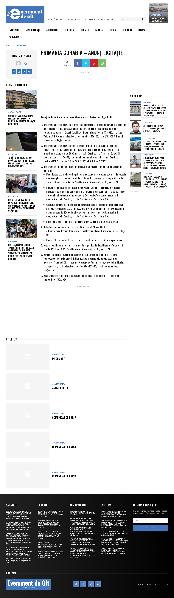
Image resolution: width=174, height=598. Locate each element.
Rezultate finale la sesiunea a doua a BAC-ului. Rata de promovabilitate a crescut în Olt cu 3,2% (50, 513)
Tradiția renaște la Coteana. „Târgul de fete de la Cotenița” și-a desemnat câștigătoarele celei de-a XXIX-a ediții (114, 541)
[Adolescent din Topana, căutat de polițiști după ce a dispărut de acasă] (135, 127)
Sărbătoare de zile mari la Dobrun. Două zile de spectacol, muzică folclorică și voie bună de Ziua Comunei (113, 551)
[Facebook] (14, 71)
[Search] (143, 19)
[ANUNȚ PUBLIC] (27, 386)
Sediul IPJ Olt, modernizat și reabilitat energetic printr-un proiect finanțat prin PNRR (21, 120)
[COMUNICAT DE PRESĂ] (27, 475)
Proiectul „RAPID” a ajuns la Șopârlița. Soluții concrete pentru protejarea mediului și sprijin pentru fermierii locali (82, 521)
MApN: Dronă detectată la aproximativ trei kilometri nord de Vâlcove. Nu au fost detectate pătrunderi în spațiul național (155, 110)
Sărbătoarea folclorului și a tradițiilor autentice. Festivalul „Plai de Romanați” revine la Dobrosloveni (113, 513)
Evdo (24, 63)
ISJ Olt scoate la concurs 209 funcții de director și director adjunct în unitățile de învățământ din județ (51, 554)
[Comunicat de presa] (27, 416)
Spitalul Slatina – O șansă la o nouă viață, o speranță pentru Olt (19, 560)
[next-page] (136, 193)
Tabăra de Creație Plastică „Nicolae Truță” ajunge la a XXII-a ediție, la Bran (114, 533)
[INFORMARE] (27, 357)
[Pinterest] (94, 63)
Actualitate (14, 112)
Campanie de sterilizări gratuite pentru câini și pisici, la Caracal (82, 513)
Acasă (9, 45)
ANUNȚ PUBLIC (60, 388)
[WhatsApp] (102, 63)
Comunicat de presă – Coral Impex (158, 19)
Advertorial (156, 15)
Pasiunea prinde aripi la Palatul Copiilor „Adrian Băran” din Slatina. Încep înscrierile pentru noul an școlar (49, 524)
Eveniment (13, 154)
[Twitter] (24, 71)
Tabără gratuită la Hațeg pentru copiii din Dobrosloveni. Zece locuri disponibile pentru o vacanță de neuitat (82, 531)
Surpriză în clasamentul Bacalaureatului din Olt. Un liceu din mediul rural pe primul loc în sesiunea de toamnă (49, 535)
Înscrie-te (150, 528)
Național (12, 241)
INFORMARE (58, 359)
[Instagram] (19, 71)
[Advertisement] (84, 93)
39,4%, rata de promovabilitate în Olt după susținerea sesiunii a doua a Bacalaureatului (50, 545)
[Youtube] (29, 71)
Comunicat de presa (64, 417)
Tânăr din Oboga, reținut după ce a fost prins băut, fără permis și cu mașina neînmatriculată (21, 162)
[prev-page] (131, 193)
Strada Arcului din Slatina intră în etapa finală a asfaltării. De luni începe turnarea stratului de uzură (82, 541)
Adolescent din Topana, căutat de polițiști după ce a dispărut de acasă (155, 128)
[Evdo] (19, 63)
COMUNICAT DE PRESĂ (64, 476)
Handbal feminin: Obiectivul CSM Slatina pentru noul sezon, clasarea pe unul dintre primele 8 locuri (155, 145)
